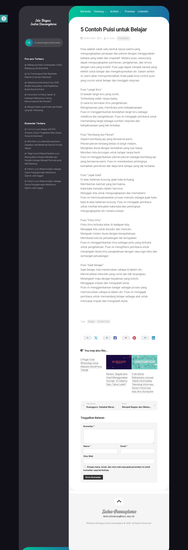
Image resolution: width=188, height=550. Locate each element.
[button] (4, 18)
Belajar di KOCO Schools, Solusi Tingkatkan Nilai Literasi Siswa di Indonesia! (43, 132)
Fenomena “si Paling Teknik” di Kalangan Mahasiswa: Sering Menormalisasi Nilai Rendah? (40, 98)
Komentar (89, 426)
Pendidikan (123, 38)
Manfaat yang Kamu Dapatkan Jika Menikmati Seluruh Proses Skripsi (43, 144)
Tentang (99, 11)
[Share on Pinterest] (128, 338)
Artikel (114, 11)
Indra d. (30, 169)
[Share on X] (90, 338)
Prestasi (130, 11)
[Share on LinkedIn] (147, 338)
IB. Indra (111, 38)
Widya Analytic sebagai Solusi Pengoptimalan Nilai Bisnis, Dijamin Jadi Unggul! (43, 172)
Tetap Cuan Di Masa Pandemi (40, 153)
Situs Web (88, 456)
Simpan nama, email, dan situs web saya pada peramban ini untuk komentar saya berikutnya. (116, 469)
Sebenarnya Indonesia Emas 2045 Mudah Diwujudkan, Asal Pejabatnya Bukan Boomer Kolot (42, 86)
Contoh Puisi (103, 321)
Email (123, 446)
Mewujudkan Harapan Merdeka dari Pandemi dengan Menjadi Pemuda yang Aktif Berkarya (43, 160)
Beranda (85, 11)
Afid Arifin (31, 141)
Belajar (91, 321)
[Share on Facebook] (109, 338)
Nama (87, 446)
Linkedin (143, 11)
